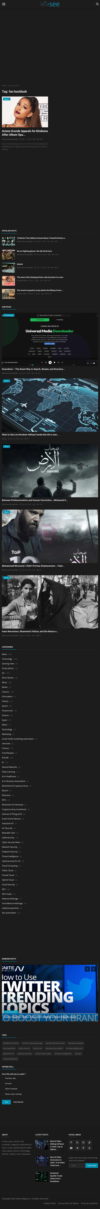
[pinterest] (83, 1148)
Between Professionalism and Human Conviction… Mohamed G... (35, 500)
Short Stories (7, 677)
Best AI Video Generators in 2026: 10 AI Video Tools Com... (57, 1161)
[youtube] (71, 1148)
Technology (7, 659)
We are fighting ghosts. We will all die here (34, 251)
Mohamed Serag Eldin (10, 139)
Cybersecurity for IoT (11, 861)
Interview (6, 743)
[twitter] (77, 1142)
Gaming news (8, 663)
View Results (18, 1102)
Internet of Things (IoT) (12, 814)
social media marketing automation (18, 738)
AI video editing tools (74, 1048)
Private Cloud (8, 875)
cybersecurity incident (54, 1048)
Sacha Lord (37, 1048)
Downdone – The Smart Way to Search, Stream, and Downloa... (33, 369)
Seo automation (9, 912)
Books (5, 687)
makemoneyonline (10, 908)
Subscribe (91, 1165)
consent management (63, 1053)
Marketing (6, 734)
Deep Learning (8, 771)
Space (4, 720)
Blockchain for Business (12, 804)
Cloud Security (8, 884)
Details (20, 264)
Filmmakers (7, 696)
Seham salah (22, 294)
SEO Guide (6, 894)
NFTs (4, 800)
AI (3, 762)
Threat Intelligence (10, 856)
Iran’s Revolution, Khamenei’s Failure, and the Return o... (30, 631)
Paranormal (7, 710)
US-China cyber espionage (32, 1043)
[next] (94, 969)
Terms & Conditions (89, 1203)
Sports (5, 706)
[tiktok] (89, 1142)
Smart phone (8, 668)
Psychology (7, 729)
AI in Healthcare (9, 776)
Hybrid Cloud (8, 879)
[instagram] (83, 1142)
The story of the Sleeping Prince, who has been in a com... (40, 277)
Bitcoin (5, 790)
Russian (78, 1053)
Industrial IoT (8, 823)
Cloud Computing (10, 865)
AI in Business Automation (13, 781)
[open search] (97, 4)
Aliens (4, 724)
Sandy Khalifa (22, 280)
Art (3, 673)
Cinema (5, 691)
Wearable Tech (8, 832)
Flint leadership (9, 1048)
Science (5, 715)
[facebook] (71, 1142)
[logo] (50, 4)
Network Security (9, 847)
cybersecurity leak (25, 1053)
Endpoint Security (10, 851)
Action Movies (24, 1048)
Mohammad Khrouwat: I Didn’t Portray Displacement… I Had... (33, 566)
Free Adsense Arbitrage (12, 903)
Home (4, 85)
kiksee (4, 439)
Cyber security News (11, 842)
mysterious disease (75, 1043)
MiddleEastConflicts (11, 1043)
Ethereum (6, 795)
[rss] (89, 1148)
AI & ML (5, 757)
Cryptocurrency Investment (14, 809)
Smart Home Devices (11, 818)
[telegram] (77, 1148)
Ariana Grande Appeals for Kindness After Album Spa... (25, 132)
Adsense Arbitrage (10, 898)
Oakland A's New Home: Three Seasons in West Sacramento (35, 1017)
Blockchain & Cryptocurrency (15, 785)
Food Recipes (8, 753)
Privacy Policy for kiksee (68, 1203)
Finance (5, 748)
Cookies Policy (50, 1203)
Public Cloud (7, 870)
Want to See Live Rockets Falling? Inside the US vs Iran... (30, 434)
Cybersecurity (8, 837)
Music (4, 682)
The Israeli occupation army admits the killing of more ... (40, 290)
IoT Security (7, 828)
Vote (6, 1102)
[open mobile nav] (4, 4)
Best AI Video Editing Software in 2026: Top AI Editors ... (57, 1145)
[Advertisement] (50, 18)
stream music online (43, 1053)
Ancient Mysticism (10, 1059)
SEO (4, 889)
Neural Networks (9, 767)
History (5, 701)
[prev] (87, 969)
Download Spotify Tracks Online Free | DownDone (56, 1177)
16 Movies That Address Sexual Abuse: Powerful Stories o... (41, 238)
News (4, 654)
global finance (8, 1053)
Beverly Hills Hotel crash (55, 1043)
